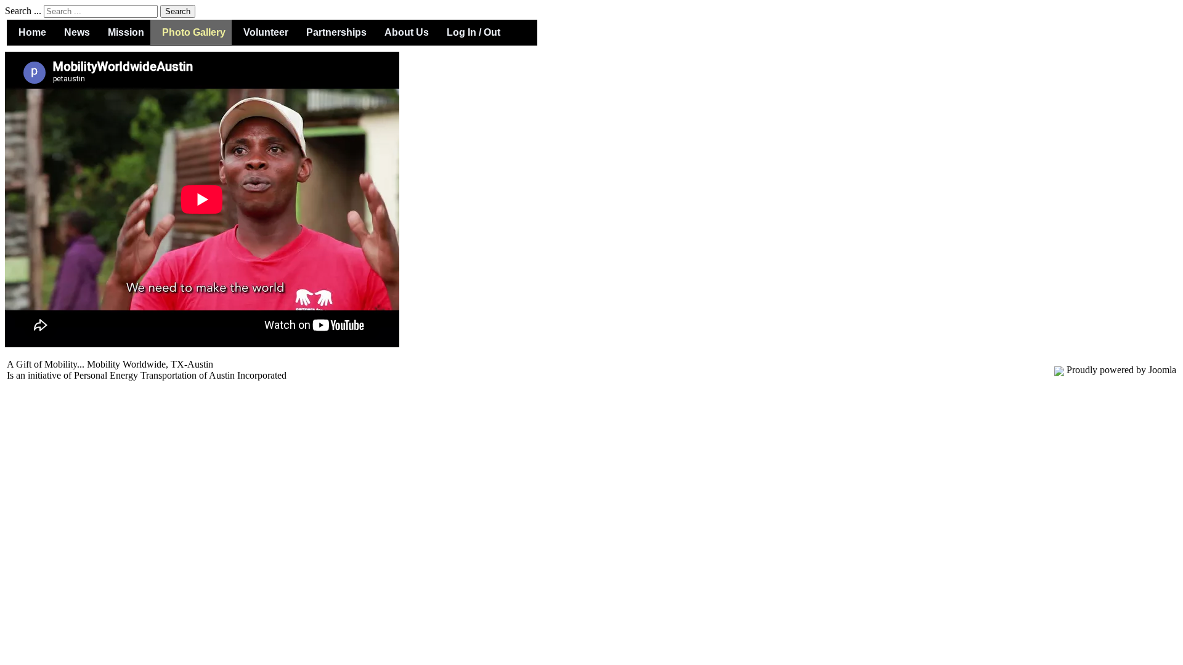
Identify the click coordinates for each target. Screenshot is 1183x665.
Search (177, 11)
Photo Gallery (194, 32)
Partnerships (336, 32)
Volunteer (265, 32)
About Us (406, 32)
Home (32, 32)
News (77, 32)
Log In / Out (473, 32)
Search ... (23, 11)
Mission (126, 32)
